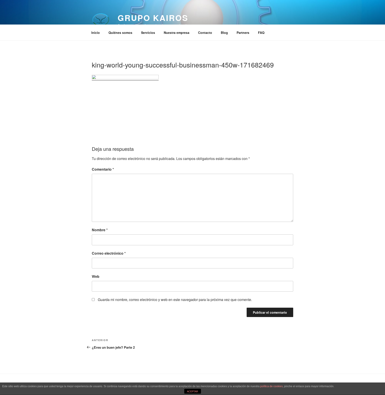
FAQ (261, 32)
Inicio (95, 32)
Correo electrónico (109, 253)
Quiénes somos (120, 32)
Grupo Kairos (153, 17)
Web (95, 276)
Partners (243, 32)
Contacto (205, 32)
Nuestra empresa (176, 32)
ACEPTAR (192, 391)
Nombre (100, 229)
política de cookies (271, 386)
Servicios (148, 32)
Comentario (103, 169)
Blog (224, 32)
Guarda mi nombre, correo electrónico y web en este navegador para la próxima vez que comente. (175, 299)
